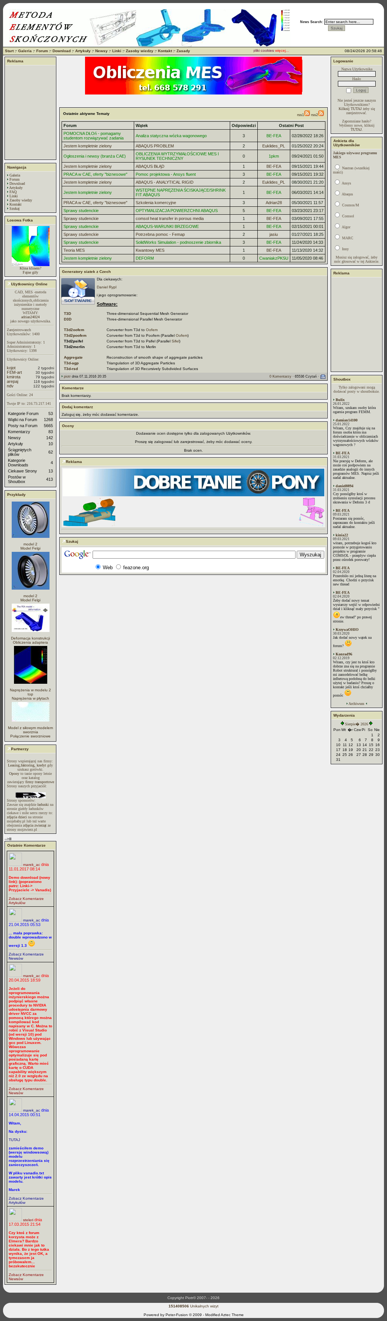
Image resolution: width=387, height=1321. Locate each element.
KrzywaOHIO (347, 629)
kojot (11, 367)
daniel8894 (344, 486)
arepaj (12, 381)
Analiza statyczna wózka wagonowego (171, 135)
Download (62, 51)
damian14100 (347, 420)
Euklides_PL (273, 146)
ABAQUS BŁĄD (150, 166)
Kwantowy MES (150, 250)
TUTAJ (14, 1140)
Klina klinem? (30, 268)
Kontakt (165, 51)
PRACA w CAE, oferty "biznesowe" (95, 174)
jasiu (273, 234)
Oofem (152, 330)
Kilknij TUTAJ (350, 109)
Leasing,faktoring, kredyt (27, 765)
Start (9, 51)
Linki (116, 51)
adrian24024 (30, 317)
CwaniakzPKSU (273, 258)
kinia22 (342, 535)
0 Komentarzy (280, 376)
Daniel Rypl (106, 287)
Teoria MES (74, 250)
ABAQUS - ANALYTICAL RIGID (165, 182)
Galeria (25, 51)
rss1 (300, 115)
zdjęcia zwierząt (34, 825)
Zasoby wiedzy (139, 51)
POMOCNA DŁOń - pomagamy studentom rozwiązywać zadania (93, 135)
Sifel (175, 341)
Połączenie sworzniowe (30, 736)
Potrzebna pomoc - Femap (160, 234)
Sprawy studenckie (81, 210)
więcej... (276, 50)
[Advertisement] (30, 112)
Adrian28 (274, 202)
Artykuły (83, 51)
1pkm (274, 156)
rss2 (314, 115)
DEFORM (145, 258)
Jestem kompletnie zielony (87, 146)
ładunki (43, 804)
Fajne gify (30, 272)
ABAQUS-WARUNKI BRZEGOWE (167, 226)
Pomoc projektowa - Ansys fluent (166, 174)
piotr (67, 376)
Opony (14, 773)
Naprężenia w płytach (30, 698)
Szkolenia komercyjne (156, 202)
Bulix (340, 400)
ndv (10, 386)
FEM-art (14, 372)
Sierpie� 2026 (356, 724)
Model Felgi (30, 548)
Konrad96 (344, 654)
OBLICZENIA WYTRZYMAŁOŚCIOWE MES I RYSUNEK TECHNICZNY (177, 156)
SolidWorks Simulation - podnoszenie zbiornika (178, 242)
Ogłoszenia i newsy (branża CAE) (94, 156)
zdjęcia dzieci (17, 817)
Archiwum (356, 704)
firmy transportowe (39, 782)
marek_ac (31, 865)
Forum (42, 51)
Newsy (101, 51)
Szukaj (14, 208)
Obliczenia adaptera (30, 642)
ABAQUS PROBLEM (155, 146)
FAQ (13, 192)
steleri (28, 1220)
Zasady (183, 51)
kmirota (13, 377)
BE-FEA (273, 135)
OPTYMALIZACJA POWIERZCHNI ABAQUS (177, 210)
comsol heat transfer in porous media (170, 218)
